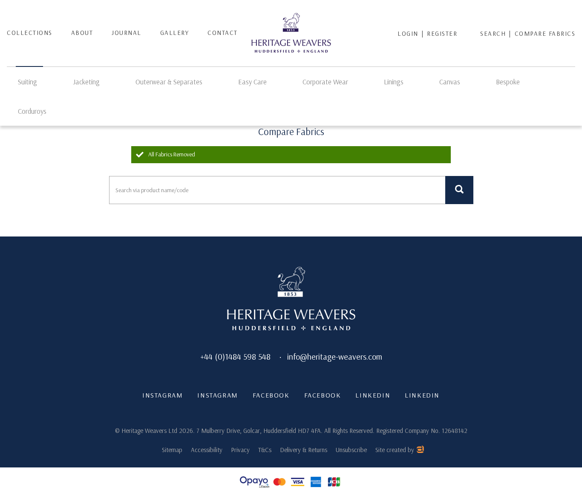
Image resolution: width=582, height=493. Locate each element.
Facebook (271, 395)
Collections (29, 33)
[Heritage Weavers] (291, 33)
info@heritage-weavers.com (334, 356)
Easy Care (252, 81)
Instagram (162, 395)
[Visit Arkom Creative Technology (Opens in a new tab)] (420, 451)
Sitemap (172, 450)
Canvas (449, 81)
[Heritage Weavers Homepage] (291, 299)
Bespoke (508, 81)
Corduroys (32, 111)
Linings (393, 81)
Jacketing (86, 81)
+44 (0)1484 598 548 (235, 356)
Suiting (27, 81)
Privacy (240, 450)
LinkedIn (372, 395)
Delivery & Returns (303, 450)
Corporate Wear (325, 81)
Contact (222, 33)
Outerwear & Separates (168, 81)
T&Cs (264, 450)
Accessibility (206, 450)
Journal (126, 33)
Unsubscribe (351, 450)
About (82, 33)
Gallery (174, 33)
